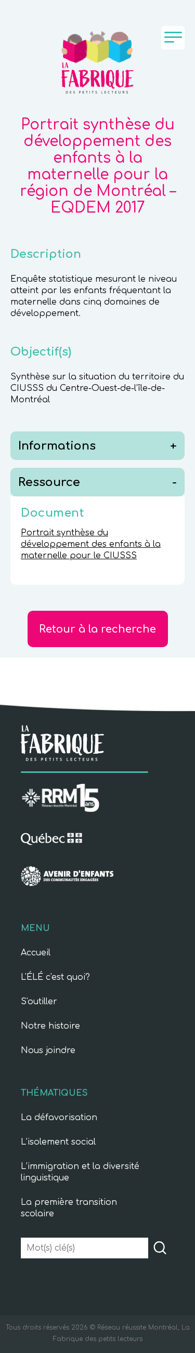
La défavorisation (59, 1117)
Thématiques (54, 1093)
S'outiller (39, 1001)
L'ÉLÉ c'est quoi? (55, 977)
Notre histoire (50, 1026)
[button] (160, 1248)
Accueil (35, 952)
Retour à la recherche (97, 629)
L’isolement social (58, 1142)
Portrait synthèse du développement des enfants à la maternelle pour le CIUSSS (91, 544)
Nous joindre (48, 1050)
